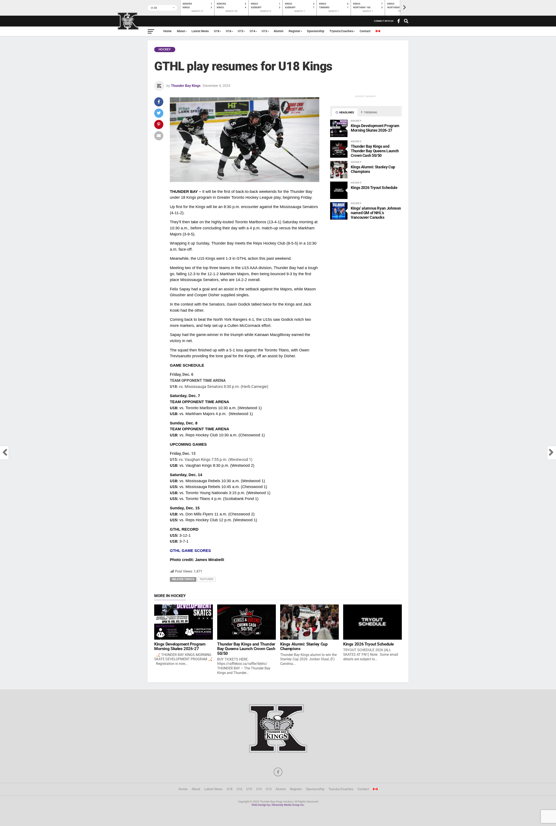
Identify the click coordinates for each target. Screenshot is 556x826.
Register (294, 31)
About (181, 31)
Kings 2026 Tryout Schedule (374, 187)
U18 (216, 31)
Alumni (278, 31)
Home (167, 31)
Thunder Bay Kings (185, 86)
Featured (206, 579)
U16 (228, 31)
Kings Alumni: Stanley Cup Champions (304, 646)
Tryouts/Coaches (341, 31)
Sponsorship (315, 31)
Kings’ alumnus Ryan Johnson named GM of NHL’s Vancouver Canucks (376, 213)
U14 (252, 31)
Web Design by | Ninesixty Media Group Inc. (278, 804)
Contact (365, 31)
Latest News (200, 31)
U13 (264, 31)
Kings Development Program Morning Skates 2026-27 (375, 127)
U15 (240, 31)
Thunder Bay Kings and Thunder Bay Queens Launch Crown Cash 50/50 (375, 151)
